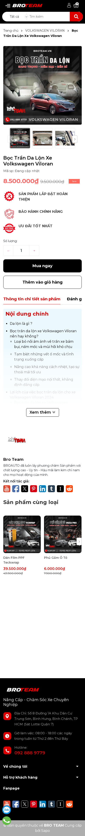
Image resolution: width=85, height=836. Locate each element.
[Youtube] (6, 488)
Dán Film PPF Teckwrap (14, 560)
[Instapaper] (60, 488)
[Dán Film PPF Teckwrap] (22, 534)
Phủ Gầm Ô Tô (55, 558)
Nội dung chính (27, 314)
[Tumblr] (51, 488)
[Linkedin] (42, 488)
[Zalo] (6, 809)
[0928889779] (6, 820)
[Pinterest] (33, 488)
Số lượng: (10, 241)
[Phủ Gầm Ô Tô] (63, 534)
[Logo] (25, 4)
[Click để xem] (42, 85)
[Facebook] (15, 488)
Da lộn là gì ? (21, 324)
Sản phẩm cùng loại (30, 502)
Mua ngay (42, 265)
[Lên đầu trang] (77, 828)
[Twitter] (24, 488)
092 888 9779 (29, 752)
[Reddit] (69, 488)
